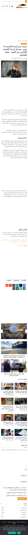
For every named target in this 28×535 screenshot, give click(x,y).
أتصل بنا (13, 525)
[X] (20, 285)
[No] (26, 530)
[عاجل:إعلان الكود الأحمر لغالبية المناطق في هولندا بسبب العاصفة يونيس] (7, 386)
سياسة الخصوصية (7, 525)
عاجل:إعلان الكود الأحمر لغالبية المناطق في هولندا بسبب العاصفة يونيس (8, 392)
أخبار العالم (23, 507)
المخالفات (15, 280)
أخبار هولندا (19, 40)
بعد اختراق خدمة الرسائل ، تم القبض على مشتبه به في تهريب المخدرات (21, 439)
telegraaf (20, 245)
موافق (19, 532)
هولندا (8, 280)
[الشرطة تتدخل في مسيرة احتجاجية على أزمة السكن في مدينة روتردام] (21, 401)
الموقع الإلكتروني (23, 481)
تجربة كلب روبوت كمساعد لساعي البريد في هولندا (15, 335)
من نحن (18, 525)
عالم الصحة (23, 514)
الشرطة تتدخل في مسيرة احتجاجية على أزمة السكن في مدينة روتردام (21, 407)
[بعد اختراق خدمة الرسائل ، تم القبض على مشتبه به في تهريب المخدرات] (21, 432)
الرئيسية (24, 40)
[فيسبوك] (24, 285)
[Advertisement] (14, 25)
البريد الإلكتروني (23, 475)
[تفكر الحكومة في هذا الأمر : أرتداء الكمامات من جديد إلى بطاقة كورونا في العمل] (21, 417)
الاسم (25, 469)
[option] (14, 331)
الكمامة (23, 280)
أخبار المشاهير (23, 510)
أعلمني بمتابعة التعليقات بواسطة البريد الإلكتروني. (16, 492)
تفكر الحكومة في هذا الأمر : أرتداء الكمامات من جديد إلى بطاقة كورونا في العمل (21, 424)
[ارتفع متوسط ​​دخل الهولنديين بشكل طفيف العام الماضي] (21, 386)
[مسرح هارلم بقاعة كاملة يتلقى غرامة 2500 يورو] (7, 417)
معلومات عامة (23, 516)
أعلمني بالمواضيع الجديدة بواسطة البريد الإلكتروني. (16, 495)
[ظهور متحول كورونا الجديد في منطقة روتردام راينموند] (7, 432)
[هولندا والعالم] (21, 6)
